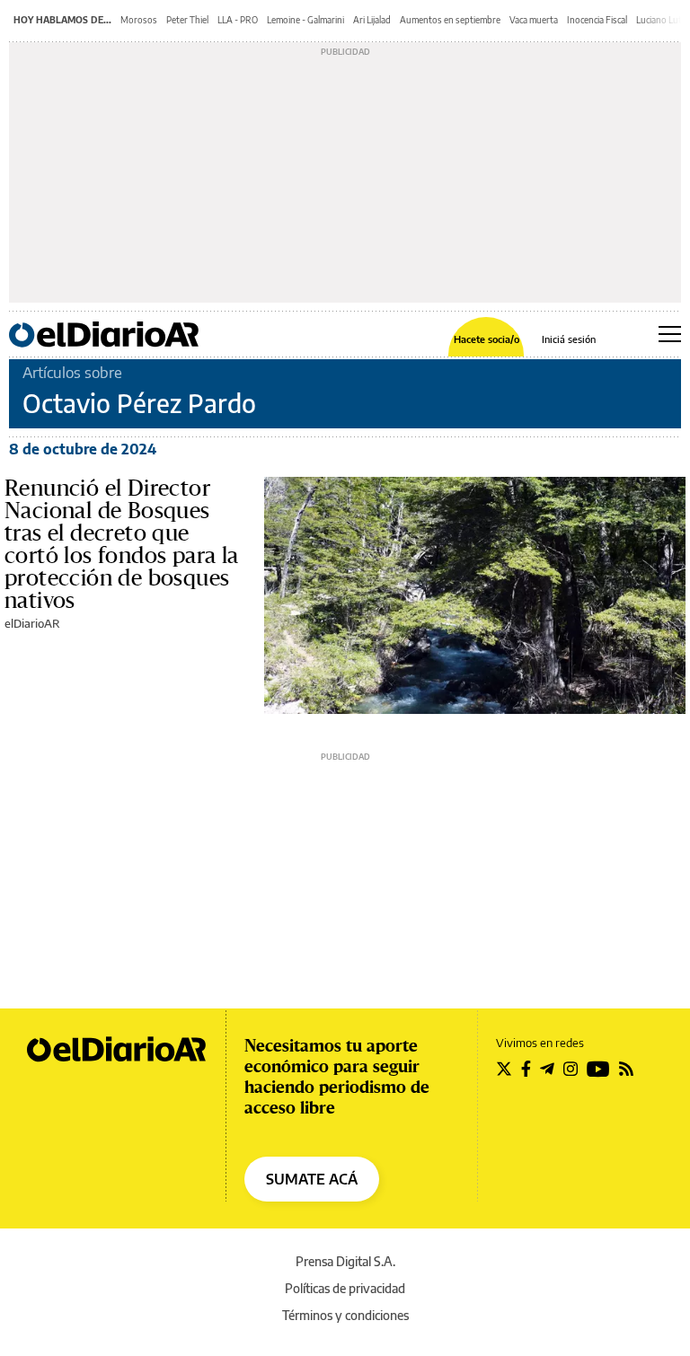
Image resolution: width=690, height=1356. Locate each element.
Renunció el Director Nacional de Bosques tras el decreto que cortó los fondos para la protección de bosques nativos (121, 543)
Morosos (138, 19)
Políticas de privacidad (345, 1288)
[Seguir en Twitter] (504, 1069)
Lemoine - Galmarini (305, 19)
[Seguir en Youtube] (598, 1069)
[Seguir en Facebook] (526, 1069)
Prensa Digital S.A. (345, 1261)
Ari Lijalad (372, 19)
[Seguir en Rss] (626, 1069)
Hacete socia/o (486, 339)
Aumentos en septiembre (450, 19)
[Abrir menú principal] (670, 334)
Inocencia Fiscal (597, 19)
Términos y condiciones (345, 1315)
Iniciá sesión (569, 339)
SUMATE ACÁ (312, 1179)
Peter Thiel (187, 19)
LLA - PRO (237, 19)
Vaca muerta (533, 19)
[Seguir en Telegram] (547, 1069)
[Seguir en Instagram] (570, 1069)
